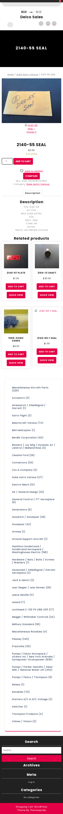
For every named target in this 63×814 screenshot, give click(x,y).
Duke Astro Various (27, 74)
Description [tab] (32, 193)
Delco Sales (31, 17)
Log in (31, 782)
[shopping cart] (53, 23)
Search (31, 758)
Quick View (16, 295)
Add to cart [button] (16, 286)
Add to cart (23, 161)
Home (10, 74)
